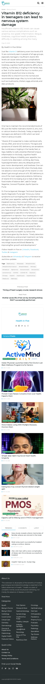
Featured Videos (8, 639)
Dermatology (6, 625)
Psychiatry (35, 625)
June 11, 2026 (6, 399)
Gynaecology (21, 614)
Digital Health (7, 636)
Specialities (35, 631)
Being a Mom (7, 611)
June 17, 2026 (6, 368)
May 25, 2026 (6, 491)
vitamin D (13, 52)
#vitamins (35, 269)
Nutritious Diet (21, 640)
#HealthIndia (30, 263)
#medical (6, 269)
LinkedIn (25, 250)
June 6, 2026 (6, 429)
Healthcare (20, 275)
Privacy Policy (7, 655)
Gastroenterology (22, 611)
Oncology (34, 605)
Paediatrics (35, 617)
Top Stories (35, 634)
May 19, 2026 (6, 520)
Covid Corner (6, 617)
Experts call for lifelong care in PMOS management (22, 518)
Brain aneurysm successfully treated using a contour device (27, 543)
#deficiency (11, 263)
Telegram (28, 257)
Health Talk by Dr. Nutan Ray (23, 562)
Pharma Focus (36, 620)
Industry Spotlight (19, 625)
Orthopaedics (36, 614)
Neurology (20, 632)
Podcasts (34, 623)
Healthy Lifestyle (22, 622)
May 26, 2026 (6, 460)
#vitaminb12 (24, 269)
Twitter (4, 252)
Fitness (5, 275)
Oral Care (34, 611)
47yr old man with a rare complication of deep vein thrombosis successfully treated (27, 553)
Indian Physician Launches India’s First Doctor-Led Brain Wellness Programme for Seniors (22, 364)
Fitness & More (21, 608)
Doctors (32, 272)
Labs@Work (20, 629)
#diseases (20, 263)
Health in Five (22, 321)
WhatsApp (17, 257)
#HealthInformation (10, 266)
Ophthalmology (36, 608)
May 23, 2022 (6, 43)
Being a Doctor (11, 9)
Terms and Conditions (10, 659)
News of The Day (21, 636)
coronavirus (7, 272)
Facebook (34, 250)
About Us (5, 649)
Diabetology (6, 633)
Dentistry (5, 623)
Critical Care (6, 620)
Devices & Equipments (6, 629)
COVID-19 (24, 272)
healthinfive (31, 275)
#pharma (14, 269)
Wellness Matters (34, 638)
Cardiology (5, 614)
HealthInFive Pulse (21, 618)
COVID (15, 272)
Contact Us (6, 652)
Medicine (6, 278)
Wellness (14, 278)
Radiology (34, 628)
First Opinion (20, 605)
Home (3, 9)
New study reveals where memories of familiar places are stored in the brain (27, 534)
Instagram (13, 252)
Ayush (4, 605)
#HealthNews (23, 266)
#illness (33, 266)
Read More (6, 597)
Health (12, 275)
